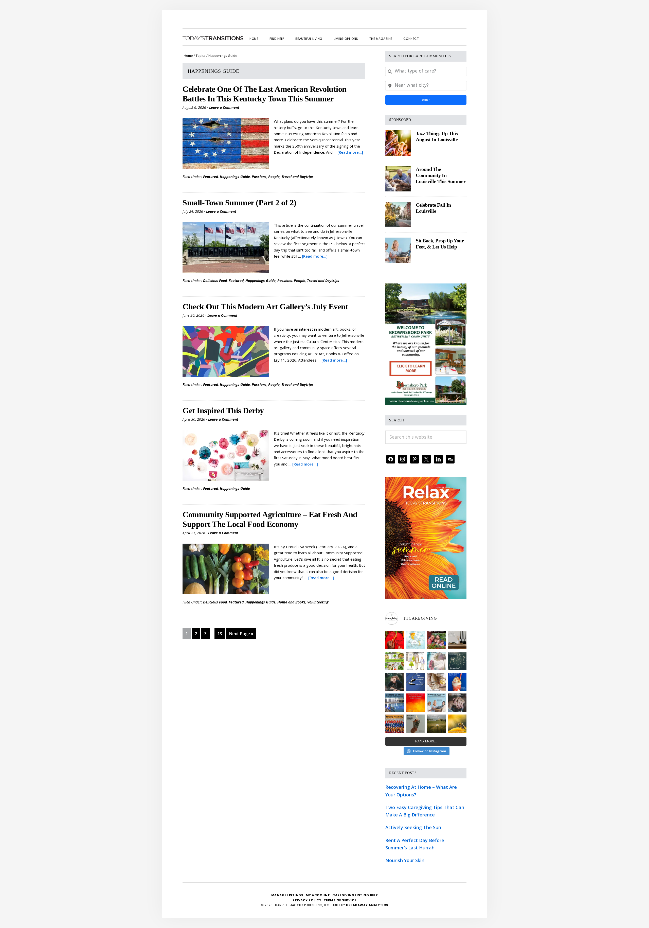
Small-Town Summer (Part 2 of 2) (239, 202)
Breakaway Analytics (367, 905)
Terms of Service (340, 900)
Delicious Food (215, 280)
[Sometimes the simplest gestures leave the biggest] (436, 682)
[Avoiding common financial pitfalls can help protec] (415, 724)
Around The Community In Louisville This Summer (440, 175)
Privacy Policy (307, 900)
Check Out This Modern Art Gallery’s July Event (265, 306)
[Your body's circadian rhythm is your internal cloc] (436, 661)
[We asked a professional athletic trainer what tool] (394, 724)
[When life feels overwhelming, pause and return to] (457, 661)
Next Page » (241, 635)
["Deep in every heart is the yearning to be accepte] (436, 724)
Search (426, 99)
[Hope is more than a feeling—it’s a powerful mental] (457, 724)
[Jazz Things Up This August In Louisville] (398, 143)
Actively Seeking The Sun (413, 827)
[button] (430, 34)
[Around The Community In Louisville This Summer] (398, 178)
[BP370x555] (425, 287)
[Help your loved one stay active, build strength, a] (394, 702)
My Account (318, 895)
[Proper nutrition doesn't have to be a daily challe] (394, 661)
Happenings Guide (235, 176)
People (274, 176)
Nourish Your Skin (404, 860)
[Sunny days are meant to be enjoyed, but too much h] (415, 702)
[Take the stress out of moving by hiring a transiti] (436, 702)
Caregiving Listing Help (355, 895)
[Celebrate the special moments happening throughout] (415, 661)
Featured (210, 176)
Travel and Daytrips (297, 176)
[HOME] (213, 38)
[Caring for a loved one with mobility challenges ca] (457, 702)
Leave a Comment (224, 107)
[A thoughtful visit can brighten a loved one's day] (457, 640)
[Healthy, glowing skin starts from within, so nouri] (415, 640)
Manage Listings (287, 895)
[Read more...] (350, 152)
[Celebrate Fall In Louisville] (398, 214)
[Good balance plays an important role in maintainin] (415, 682)
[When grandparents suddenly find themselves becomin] (436, 640)
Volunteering (318, 602)
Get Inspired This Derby (223, 410)
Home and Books (291, 602)
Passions (259, 176)
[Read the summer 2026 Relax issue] (425, 481)
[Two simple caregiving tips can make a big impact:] (394, 640)
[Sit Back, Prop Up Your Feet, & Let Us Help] (398, 250)
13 (221, 633)
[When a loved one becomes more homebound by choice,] (457, 682)
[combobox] (425, 71)
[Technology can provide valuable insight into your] (394, 682)
